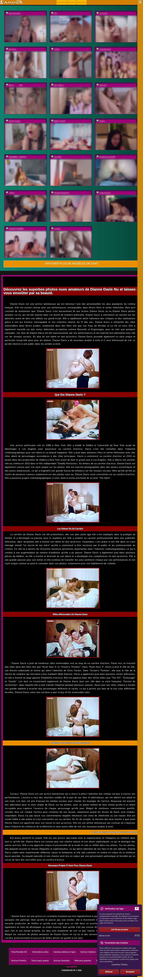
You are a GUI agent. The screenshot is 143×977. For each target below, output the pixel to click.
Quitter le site (104, 935)
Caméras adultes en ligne (64, 952)
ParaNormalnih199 (107, 157)
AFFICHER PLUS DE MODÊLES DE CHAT (71, 263)
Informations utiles (40, 952)
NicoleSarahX (14, 13)
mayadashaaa (105, 49)
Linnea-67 (103, 13)
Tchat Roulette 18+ (19, 952)
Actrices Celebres (88, 952)
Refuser (109, 971)
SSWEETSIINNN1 (16, 229)
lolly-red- (103, 85)
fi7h (55, 13)
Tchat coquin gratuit (40, 961)
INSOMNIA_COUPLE (17, 157)
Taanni (102, 121)
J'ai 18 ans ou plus (119, 929)
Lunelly (57, 229)
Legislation (116, 964)
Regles (124, 964)
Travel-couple (14, 121)
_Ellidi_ (12, 193)
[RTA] (137, 935)
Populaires (61, 2)
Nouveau (72, 2)
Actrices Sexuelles (62, 961)
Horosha (12, 49)
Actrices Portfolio (18, 961)
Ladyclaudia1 (105, 193)
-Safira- (57, 49)
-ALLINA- (58, 157)
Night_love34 (59, 121)
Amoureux (81, 2)
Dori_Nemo (59, 85)
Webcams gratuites (83, 961)
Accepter (130, 971)
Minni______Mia (15, 85)
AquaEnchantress (61, 193)
